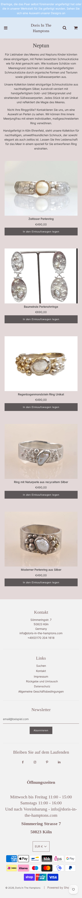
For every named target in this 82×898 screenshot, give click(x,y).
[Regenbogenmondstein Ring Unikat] (41, 363)
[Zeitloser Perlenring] (41, 188)
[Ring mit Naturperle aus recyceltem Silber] (41, 451)
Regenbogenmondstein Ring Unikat (41, 394)
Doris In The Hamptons (41, 28)
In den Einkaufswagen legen (41, 231)
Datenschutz (42, 686)
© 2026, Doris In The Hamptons (22, 887)
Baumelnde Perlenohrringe (41, 306)
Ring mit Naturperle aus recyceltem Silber (41, 482)
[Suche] (64, 28)
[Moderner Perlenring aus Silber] (41, 539)
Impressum (41, 676)
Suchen (41, 665)
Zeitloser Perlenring (41, 218)
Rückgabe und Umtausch (42, 681)
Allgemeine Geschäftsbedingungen (41, 691)
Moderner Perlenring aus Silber (41, 569)
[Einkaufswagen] (75, 28)
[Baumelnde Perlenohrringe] (41, 275)
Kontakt (41, 671)
